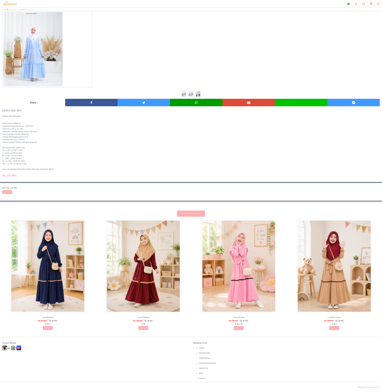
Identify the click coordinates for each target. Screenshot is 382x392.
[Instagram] (5, 347)
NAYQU (202, 378)
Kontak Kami (204, 353)
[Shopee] (9, 347)
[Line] (301, 102)
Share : (34, 102)
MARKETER (203, 368)
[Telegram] (353, 102)
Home (201, 348)
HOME (4, 9)
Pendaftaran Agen (207, 363)
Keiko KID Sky (29, 9)
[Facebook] (91, 102)
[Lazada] (18, 347)
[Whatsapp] (196, 102)
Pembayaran (204, 358)
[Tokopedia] (13, 347)
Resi (201, 373)
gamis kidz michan (15, 9)
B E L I (7, 192)
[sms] (248, 102)
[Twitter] (143, 102)
